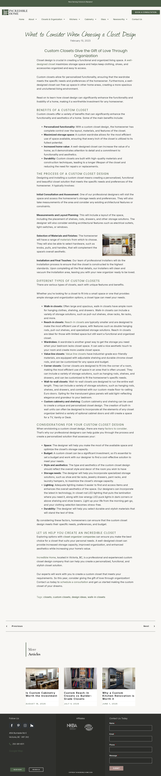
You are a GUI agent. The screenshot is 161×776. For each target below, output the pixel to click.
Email (112, 734)
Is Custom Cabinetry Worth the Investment (41, 694)
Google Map (16, 750)
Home (21, 19)
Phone (112, 745)
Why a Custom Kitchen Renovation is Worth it (118, 695)
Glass (103, 19)
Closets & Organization (51, 19)
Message (113, 755)
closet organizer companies (79, 536)
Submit (116, 768)
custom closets (61, 597)
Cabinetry (89, 19)
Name (112, 723)
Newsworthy (119, 19)
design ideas (79, 597)
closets (47, 597)
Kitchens (73, 19)
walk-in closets (96, 597)
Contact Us (137, 19)
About (31, 19)
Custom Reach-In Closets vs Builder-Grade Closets (78, 695)
